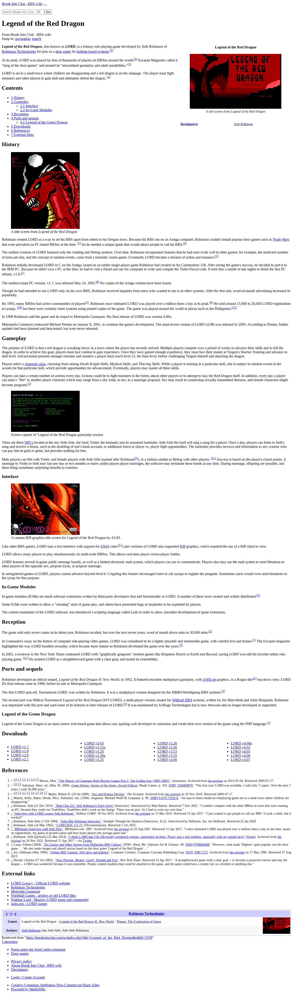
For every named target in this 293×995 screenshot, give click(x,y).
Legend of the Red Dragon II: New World (86, 921)
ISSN (189, 852)
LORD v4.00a (241, 743)
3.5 (37, 792)
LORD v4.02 (240, 747)
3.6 (41, 792)
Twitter (87, 840)
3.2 (24, 792)
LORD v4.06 (240, 755)
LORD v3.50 (167, 747)
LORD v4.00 (167, 760)
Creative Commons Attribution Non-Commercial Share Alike (55, 985)
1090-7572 (201, 852)
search (36, 39)
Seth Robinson (243, 124)
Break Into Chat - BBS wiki (22, 4)
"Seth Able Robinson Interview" (80, 821)
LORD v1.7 (20, 747)
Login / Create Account (28, 977)
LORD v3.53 (167, 751)
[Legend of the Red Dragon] (276, 932)
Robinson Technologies (19, 51)
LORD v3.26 (167, 743)
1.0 (15, 779)
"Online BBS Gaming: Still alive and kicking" (79, 852)
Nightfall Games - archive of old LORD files (43, 895)
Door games (20, 953)
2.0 (15, 784)
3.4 (32, 792)
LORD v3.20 (94, 751)
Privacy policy (21, 961)
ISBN (172, 785)
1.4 (32, 779)
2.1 (19, 784)
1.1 (19, 779)
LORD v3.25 (94, 760)
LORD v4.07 (240, 760)
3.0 (15, 792)
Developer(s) (189, 124)
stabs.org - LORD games (29, 904)
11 (234, 307)
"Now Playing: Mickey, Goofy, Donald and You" (86, 860)
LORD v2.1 (20, 759)
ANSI (104, 546)
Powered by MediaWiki (28, 989)
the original (215, 780)
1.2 (24, 779)
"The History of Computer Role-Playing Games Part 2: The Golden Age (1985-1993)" (114, 780)
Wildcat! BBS (182, 700)
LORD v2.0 (20, 755)
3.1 (19, 792)
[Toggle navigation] (45, 5)
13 (25, 658)
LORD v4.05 (240, 751)
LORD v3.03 (94, 743)
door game (63, 51)
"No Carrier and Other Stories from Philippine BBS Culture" (82, 844)
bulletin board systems (93, 51)
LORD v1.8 (20, 751)
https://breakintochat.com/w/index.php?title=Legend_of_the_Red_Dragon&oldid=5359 (89, 938)
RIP (182, 546)
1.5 (37, 779)
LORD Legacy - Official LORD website (40, 883)
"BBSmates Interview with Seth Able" (38, 829)
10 (19, 307)
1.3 (28, 779)
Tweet (251, 837)
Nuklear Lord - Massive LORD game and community (50, 900)
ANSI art (209, 679)
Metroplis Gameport (25, 891)
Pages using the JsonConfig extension (38, 949)
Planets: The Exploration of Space (139, 921)
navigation (22, 39)
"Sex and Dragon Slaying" (108, 794)
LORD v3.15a (94, 747)
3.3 (28, 792)
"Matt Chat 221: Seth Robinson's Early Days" (84, 806)
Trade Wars (281, 239)
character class (35, 364)
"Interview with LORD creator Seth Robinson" (44, 813)
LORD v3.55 (167, 755)
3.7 (45, 792)
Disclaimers (19, 969)
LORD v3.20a (94, 755)
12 (213, 458)
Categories (9, 942)
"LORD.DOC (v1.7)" (69, 825)
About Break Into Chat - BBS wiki (36, 965)
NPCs (28, 442)
